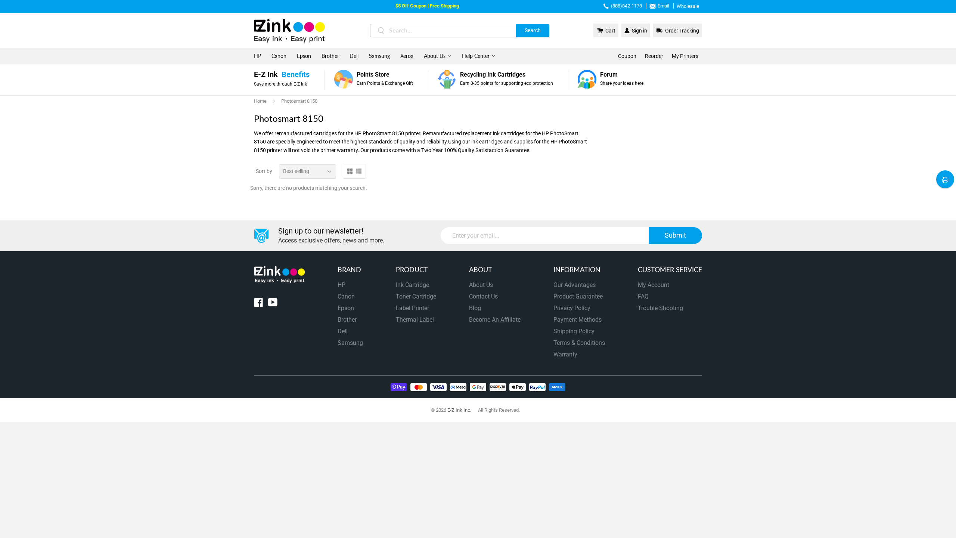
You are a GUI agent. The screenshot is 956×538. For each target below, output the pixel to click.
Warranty (565, 354)
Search (533, 30)
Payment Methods (577, 319)
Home (260, 101)
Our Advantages (574, 284)
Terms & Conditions (579, 342)
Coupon (627, 56)
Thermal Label (415, 319)
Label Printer (412, 308)
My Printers (685, 56)
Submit (675, 235)
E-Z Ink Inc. (459, 410)
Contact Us (483, 296)
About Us (435, 56)
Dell (354, 56)
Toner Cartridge (416, 296)
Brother (330, 56)
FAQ (643, 296)
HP (257, 56)
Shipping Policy (574, 331)
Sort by (264, 171)
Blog (475, 308)
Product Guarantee (578, 296)
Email (663, 6)
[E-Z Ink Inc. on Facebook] (258, 303)
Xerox (406, 56)
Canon (278, 56)
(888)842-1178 (626, 6)
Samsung (379, 56)
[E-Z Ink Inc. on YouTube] (272, 303)
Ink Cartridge (412, 284)
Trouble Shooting (660, 308)
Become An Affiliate (495, 319)
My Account (653, 284)
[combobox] (459, 30)
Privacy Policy (571, 308)
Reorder (654, 56)
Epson (304, 56)
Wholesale (688, 6)
